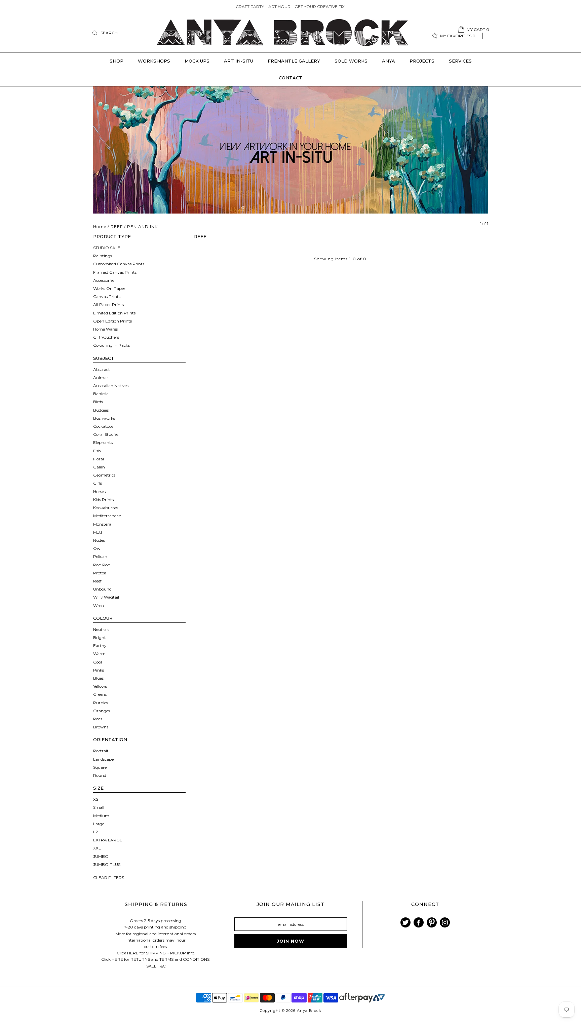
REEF (117, 226)
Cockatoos (103, 426)
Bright (99, 637)
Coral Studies (105, 434)
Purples (100, 702)
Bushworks (104, 418)
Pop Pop (101, 564)
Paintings (102, 255)
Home (99, 226)
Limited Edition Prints (114, 312)
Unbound (102, 589)
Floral (98, 458)
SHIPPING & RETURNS (156, 904)
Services (460, 61)
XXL (97, 847)
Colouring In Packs (111, 345)
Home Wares (105, 329)
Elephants (103, 442)
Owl (97, 548)
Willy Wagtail (106, 597)
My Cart (478, 29)
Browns (100, 726)
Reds (97, 718)
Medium (101, 815)
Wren (98, 605)
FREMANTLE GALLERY (294, 61)
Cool (97, 662)
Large (98, 823)
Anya (388, 61)
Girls (97, 483)
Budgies (101, 410)
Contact (290, 77)
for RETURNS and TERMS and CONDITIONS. (167, 959)
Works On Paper (109, 288)
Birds (98, 401)
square (100, 767)
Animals (101, 377)
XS (95, 799)
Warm (99, 653)
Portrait (101, 750)
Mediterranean (107, 515)
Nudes (99, 540)
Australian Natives (110, 385)
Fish (97, 450)
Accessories (103, 280)
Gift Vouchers (106, 337)
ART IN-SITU (238, 61)
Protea (99, 572)
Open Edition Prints (112, 321)
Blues (98, 678)
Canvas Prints (106, 296)
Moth (98, 532)
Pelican (100, 556)
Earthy (100, 645)
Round (99, 775)
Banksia (101, 393)
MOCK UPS (197, 61)
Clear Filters (108, 877)
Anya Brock (309, 1010)
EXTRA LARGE (107, 839)
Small (98, 807)
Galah (99, 466)
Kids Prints (103, 499)
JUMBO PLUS (106, 864)
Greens (100, 694)
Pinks (98, 670)
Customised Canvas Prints (118, 263)
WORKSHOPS (154, 61)
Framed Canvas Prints (115, 272)
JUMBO (101, 856)
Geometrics (104, 475)
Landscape (103, 759)
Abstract (101, 369)
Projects (422, 61)
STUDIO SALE (106, 247)
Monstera (102, 524)
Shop (116, 61)
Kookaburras (105, 507)
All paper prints (108, 304)
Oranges (101, 710)
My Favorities (457, 35)
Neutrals (101, 629)
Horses (99, 491)
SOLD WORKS (351, 61)
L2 (95, 831)
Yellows (100, 686)
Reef (97, 580)
